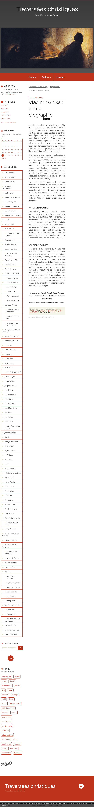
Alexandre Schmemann (7, 187)
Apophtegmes (12, 278)
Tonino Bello (9, 610)
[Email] (11, 658)
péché (14, 712)
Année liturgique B (14, 372)
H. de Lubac (9, 363)
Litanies (8, 437)
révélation (13, 748)
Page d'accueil (55, 87)
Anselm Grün (10, 211)
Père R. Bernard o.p (12, 518)
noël (4, 699)
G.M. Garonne (10, 350)
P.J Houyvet (9, 500)
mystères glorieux (14, 583)
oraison (17, 744)
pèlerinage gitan (8, 708)
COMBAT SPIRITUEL (12, 273)
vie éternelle (7, 726)
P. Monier (8, 495)
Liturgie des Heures (12, 441)
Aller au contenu (7, 2)
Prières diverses (11, 540)
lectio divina (15, 703)
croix (4, 681)
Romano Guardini (13, 300)
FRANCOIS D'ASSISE (12, 336)
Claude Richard (10, 269)
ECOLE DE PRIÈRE (11, 282)
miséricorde (7, 686)
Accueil (32, 77)
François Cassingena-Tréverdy (11, 330)
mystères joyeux (13, 587)
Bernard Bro (9, 229)
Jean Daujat (9, 390)
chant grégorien (11, 244)
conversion (6, 677)
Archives (46, 77)
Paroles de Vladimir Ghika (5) (38, 87)
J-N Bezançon (10, 376)
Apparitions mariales (13, 215)
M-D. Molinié (9, 446)
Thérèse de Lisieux (12, 605)
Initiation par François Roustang (12, 619)
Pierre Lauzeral (13, 296)
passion (5, 694)
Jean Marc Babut (11, 408)
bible (4, 748)
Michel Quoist (10, 482)
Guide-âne (9, 358)
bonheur (17, 753)
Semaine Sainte (11, 592)
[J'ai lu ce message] (92, 803)
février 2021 (6, 115)
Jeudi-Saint (11, 596)
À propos (60, 77)
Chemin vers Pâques (13, 260)
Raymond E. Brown (12, 558)
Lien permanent (37, 309)
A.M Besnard (10, 172)
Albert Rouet (9, 182)
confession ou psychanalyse (11, 324)
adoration (6, 739)
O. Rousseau (10, 486)
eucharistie (6, 717)
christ (4, 703)
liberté (17, 677)
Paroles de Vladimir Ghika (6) (39, 91)
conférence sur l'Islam (11, 317)
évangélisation (40, 311)
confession (6, 721)
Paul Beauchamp (11, 509)
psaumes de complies (10, 552)
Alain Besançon (11, 177)
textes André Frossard (10, 254)
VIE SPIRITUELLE (11, 614)
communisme (53, 310)
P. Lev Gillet (9, 491)
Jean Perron (9, 412)
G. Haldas (8, 345)
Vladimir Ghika (10, 625)
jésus (11, 699)
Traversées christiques (47, 9)
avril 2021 (5, 109)
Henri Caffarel (12, 287)
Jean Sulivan (9, 417)
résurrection (7, 735)
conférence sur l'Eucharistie (11, 310)
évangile (15, 694)
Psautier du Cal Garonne (9, 546)
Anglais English (10, 202)
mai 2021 (4, 105)
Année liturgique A (12, 206)
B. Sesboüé (9, 224)
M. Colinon (9, 455)
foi (3, 690)
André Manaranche (12, 197)
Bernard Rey (9, 240)
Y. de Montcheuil (11, 634)
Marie (7, 464)
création (5, 730)
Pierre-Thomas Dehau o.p (10, 534)
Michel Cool (9, 477)
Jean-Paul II (9, 421)
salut (10, 690)
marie (17, 686)
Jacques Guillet (10, 385)
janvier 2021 (6, 119)
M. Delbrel (8, 459)
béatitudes (6, 753)
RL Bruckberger (11, 562)
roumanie (44, 310)
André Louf (9, 193)
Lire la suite (10, 94)
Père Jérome (9, 513)
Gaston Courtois (11, 354)
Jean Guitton (9, 399)
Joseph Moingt (10, 432)
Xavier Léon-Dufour (12, 630)
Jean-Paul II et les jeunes (12, 427)
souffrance (6, 744)
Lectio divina (11, 291)
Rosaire (8, 571)
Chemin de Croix (11, 249)
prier (15, 739)
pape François (10, 504)
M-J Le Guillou (10, 450)
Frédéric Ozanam (11, 341)
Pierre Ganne (10, 529)
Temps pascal (10, 601)
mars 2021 (5, 112)
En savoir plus (5, 805)
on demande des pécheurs (12, 234)
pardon (5, 712)
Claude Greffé (10, 264)
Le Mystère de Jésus (11, 523)
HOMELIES (8, 367)
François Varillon (11, 305)
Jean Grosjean (10, 394)
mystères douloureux (9, 577)
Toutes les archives (8, 122)
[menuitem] (32, 77)
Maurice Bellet (10, 468)
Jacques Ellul (9, 381)
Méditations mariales (13, 473)
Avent (7, 220)
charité (12, 681)
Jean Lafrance (10, 403)
